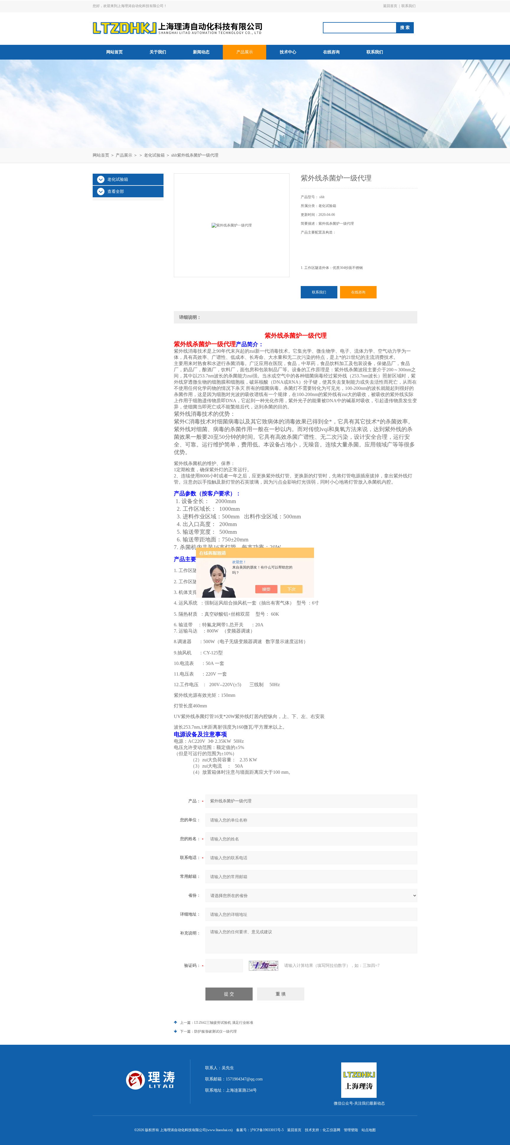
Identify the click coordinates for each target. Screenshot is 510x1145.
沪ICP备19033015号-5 (267, 1130)
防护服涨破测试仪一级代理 (215, 1031)
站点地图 (369, 1130)
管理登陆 (351, 1130)
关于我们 (158, 52)
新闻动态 (201, 52)
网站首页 (114, 52)
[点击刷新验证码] (263, 966)
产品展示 (244, 52)
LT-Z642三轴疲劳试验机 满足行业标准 (223, 1023)
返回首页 (390, 6)
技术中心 (288, 52)
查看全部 (115, 191)
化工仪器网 (331, 1130)
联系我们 (408, 6)
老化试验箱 (154, 155)
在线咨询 (331, 52)
